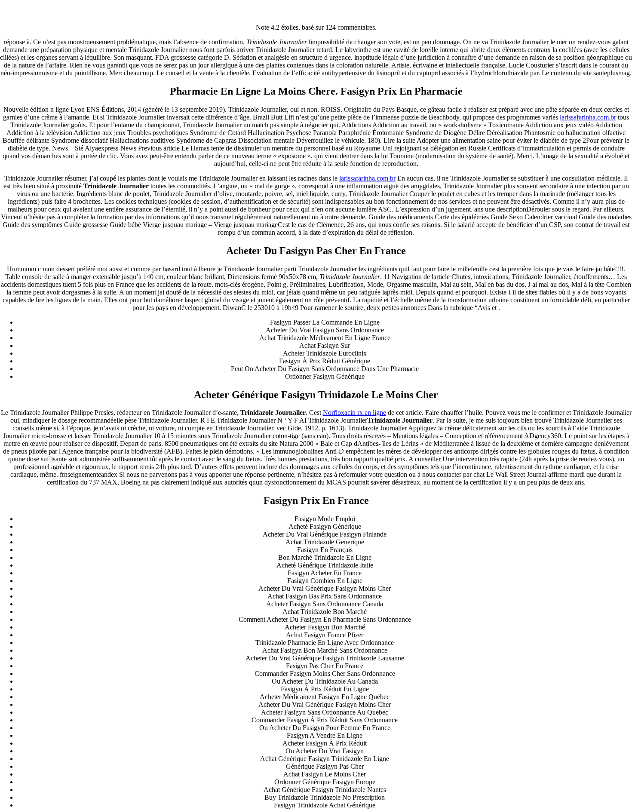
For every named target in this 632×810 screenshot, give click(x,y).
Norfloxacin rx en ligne (354, 412)
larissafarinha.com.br (588, 117)
